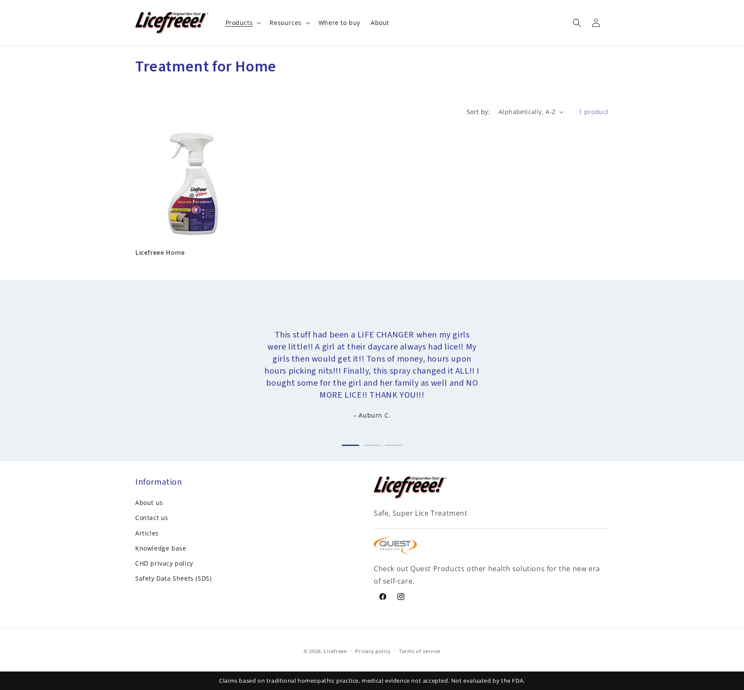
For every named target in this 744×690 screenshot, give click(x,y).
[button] (242, 23)
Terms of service (419, 651)
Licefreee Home (160, 252)
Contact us (151, 518)
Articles (147, 533)
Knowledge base (160, 548)
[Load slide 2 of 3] (372, 443)
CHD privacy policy (164, 563)
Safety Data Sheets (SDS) (173, 578)
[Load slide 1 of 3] (350, 443)
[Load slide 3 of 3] (393, 443)
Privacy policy (373, 651)
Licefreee (335, 651)
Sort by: (478, 112)
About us (149, 502)
